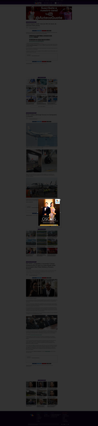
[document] (49, 213)
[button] (37, 212)
